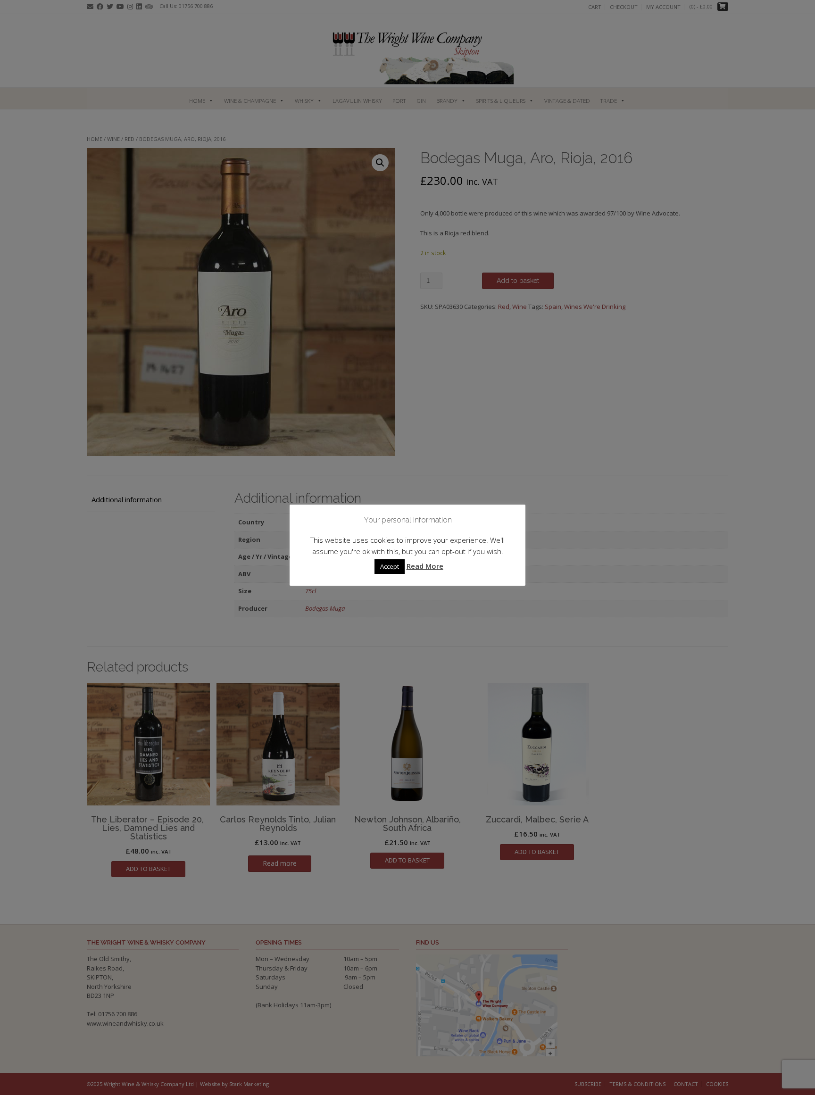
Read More (425, 566)
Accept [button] (389, 566)
